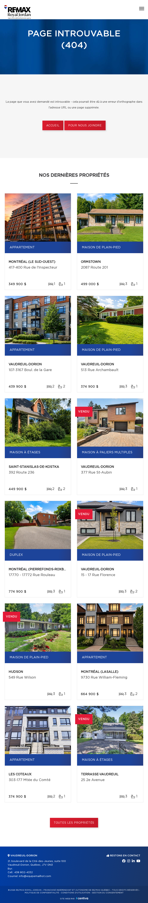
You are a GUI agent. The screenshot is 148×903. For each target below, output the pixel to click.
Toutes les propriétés (74, 823)
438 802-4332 (23, 872)
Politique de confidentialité (42, 893)
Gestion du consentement (108, 893)
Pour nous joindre (85, 125)
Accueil (53, 125)
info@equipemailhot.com (35, 876)
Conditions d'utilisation (75, 893)
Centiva (82, 898)
